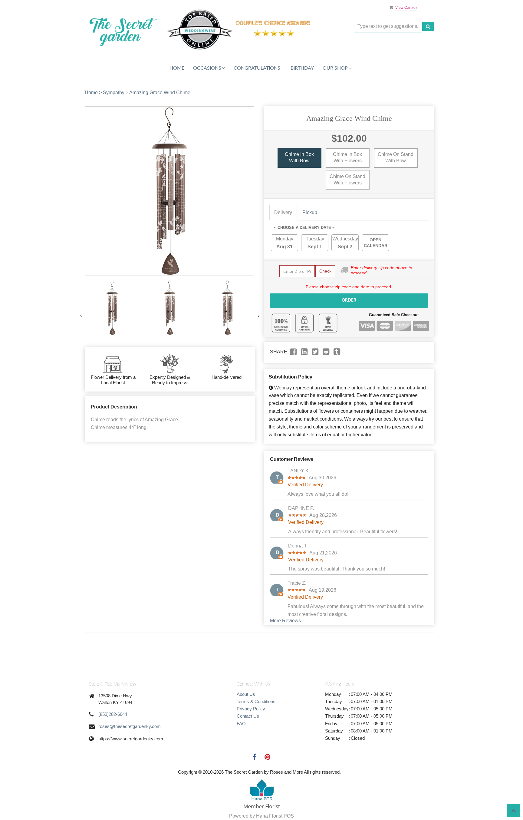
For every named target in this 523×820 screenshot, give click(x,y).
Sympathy (113, 92)
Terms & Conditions (256, 701)
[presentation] (81, 315)
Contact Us (248, 716)
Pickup (309, 212)
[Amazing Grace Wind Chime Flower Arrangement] (112, 307)
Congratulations (257, 68)
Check (325, 271)
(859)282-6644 (112, 714)
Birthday (302, 68)
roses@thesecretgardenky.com (129, 726)
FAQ (241, 723)
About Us (246, 694)
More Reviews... (287, 620)
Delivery (283, 212)
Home (176, 68)
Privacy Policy (251, 708)
